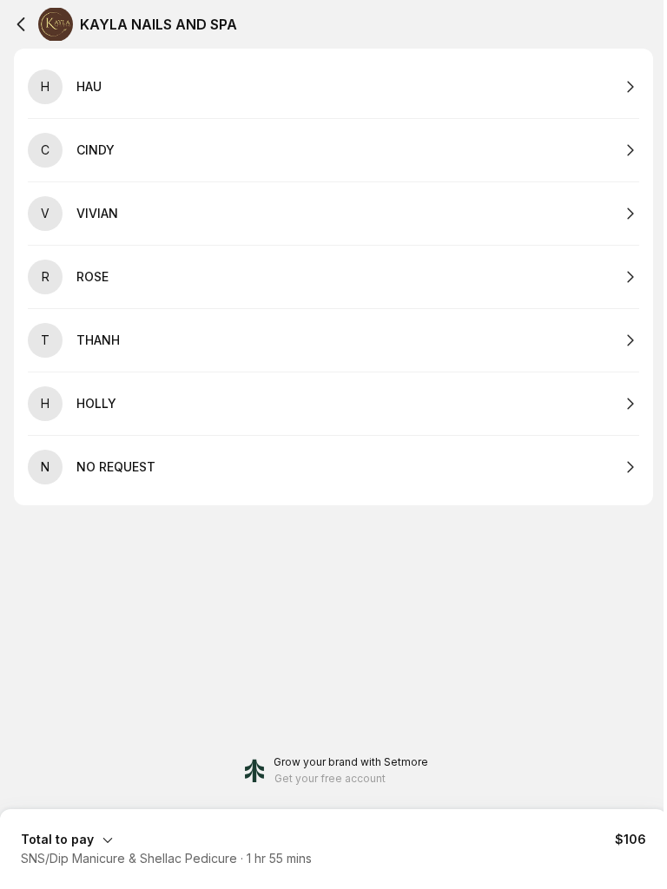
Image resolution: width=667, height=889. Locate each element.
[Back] (20, 24)
